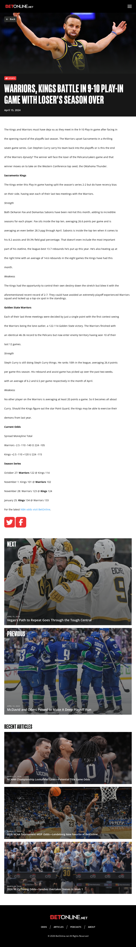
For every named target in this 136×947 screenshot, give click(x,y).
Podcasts (75, 926)
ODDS (44, 926)
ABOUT (91, 926)
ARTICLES (59, 926)
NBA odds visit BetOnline (35, 509)
